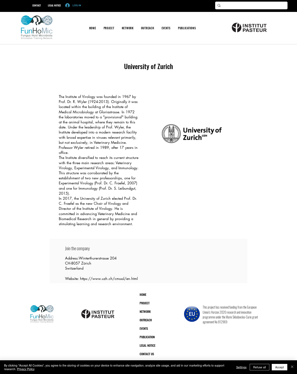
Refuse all (259, 367)
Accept (279, 367)
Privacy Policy (26, 369)
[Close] (292, 367)
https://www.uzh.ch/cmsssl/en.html (109, 278)
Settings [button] (241, 367)
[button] (109, 28)
